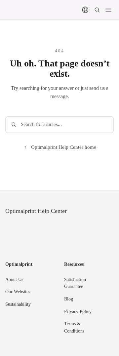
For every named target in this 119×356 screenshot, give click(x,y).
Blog (68, 299)
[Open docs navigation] (108, 10)
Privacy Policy (78, 311)
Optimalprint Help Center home (63, 147)
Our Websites (17, 291)
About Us (14, 279)
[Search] (97, 10)
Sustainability (18, 304)
